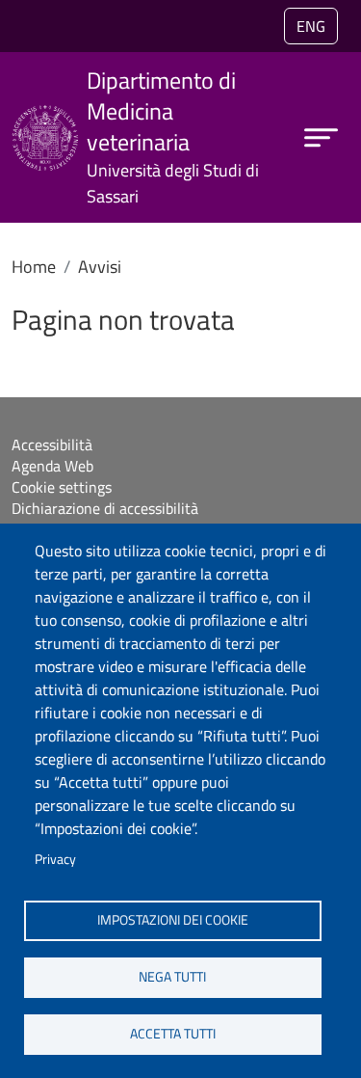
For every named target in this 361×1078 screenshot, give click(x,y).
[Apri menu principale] (321, 137)
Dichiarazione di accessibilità (105, 508)
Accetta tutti (173, 1033)
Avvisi (99, 267)
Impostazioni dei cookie (172, 920)
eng (311, 26)
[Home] (45, 117)
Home (34, 267)
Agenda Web (52, 465)
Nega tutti (172, 976)
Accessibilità (52, 444)
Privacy (55, 859)
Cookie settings (62, 487)
